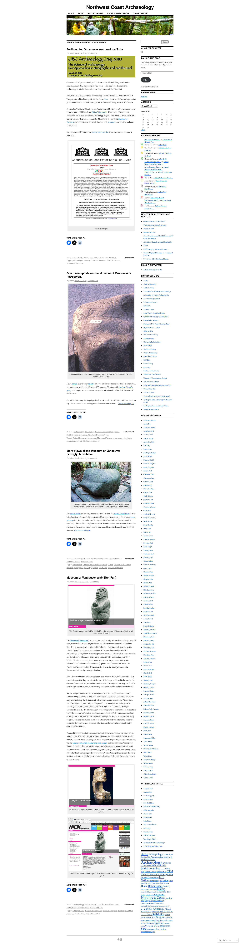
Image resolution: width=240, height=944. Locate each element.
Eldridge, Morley (149, 539)
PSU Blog (146, 360)
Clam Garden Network (150, 320)
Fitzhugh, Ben (148, 550)
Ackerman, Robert (149, 420)
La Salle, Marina (148, 608)
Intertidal (162, 892)
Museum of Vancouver (105, 438)
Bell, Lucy (146, 445)
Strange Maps (148, 832)
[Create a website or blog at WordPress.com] (118, 939)
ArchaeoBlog (147, 792)
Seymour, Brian (148, 720)
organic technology (157, 900)
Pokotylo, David (148, 694)
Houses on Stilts (148, 228)
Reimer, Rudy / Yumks (151, 709)
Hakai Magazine (148, 810)
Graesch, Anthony (149, 564)
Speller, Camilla (148, 727)
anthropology (79, 431)
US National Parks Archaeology (154, 842)
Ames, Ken (147, 424)
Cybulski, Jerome (149, 517)
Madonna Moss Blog (150, 335)
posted (74, 383)
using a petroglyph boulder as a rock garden (89, 742)
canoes (162, 869)
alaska (144, 854)
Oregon (148, 900)
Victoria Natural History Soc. (153, 846)
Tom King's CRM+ (149, 839)
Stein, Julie (147, 730)
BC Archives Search (150, 302)
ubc (162, 920)
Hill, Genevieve (148, 590)
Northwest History (149, 349)
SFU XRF (146, 367)
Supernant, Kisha (149, 738)
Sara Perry (146, 828)
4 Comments (129, 904)
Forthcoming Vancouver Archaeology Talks (95, 49)
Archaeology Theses (118, 13)
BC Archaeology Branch (151, 298)
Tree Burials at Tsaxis (157, 197)
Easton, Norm (148, 536)
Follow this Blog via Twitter (152, 270)
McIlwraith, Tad (148, 644)
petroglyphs (127, 438)
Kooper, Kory (148, 604)
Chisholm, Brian (148, 489)
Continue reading (126, 403)
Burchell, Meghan (149, 463)
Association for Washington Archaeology (157, 291)
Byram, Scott (147, 471)
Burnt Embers (148, 799)
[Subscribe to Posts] (142, 52)
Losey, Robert (148, 619)
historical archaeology (149, 889)
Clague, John (147, 492)
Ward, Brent (147, 752)
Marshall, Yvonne (149, 629)
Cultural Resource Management (107, 431)
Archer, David (148, 434)
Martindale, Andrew (150, 633)
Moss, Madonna (148, 669)
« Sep (143, 130)
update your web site (100, 132)
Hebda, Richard (148, 586)
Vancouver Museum (115, 567)
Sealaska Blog (148, 363)
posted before (75, 513)
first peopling (154, 880)
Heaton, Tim (147, 582)
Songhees (160, 917)
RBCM (148, 911)
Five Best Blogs (148, 803)
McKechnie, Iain (148, 647)
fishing (166, 880)
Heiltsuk (166, 886)
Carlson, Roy (147, 485)
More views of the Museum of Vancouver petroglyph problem (93, 452)
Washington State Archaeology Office (155, 406)
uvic (152, 923)
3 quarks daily (148, 788)
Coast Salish (150, 871)
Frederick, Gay (148, 557)
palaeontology (160, 903)
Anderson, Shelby (149, 427)
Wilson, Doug (148, 767)
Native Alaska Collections (152, 342)
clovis (167, 868)
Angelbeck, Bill (148, 431)
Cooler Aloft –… (150, 172)
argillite (144, 866)
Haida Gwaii (155, 886)
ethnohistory (154, 877)
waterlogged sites (153, 929)
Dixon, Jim (147, 528)
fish (161, 880)
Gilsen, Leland (148, 561)
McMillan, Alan (148, 655)
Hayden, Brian (148, 579)
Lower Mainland (90, 257)
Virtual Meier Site (149, 389)
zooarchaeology (148, 931)
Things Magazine (149, 835)
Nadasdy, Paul (148, 680)
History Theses (95, 13)
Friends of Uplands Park (151, 806)
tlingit (158, 920)
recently (91, 383)
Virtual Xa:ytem (148, 392)
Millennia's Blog (148, 338)
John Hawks (147, 817)
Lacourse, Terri (148, 611)
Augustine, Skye (148, 442)
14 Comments (129, 431)
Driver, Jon (147, 532)
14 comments (93, 280)
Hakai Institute (148, 331)
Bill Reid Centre (148, 309)
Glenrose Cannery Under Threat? (154, 221)
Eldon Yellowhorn (99, 112)
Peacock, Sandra (148, 691)
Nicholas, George (149, 684)
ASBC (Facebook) (149, 284)
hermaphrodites (78, 910)
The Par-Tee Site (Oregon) (152, 374)
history (79, 435)
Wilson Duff (95, 913)
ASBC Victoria (148, 288)
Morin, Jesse (147, 666)
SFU (153, 917)
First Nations (71, 435)
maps (152, 895)
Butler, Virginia (148, 467)
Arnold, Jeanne (148, 438)
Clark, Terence (148, 496)
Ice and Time (147, 814)
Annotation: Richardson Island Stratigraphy (157, 242)
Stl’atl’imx (103, 567)
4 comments (94, 581)
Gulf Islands (164, 883)
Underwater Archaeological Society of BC (157, 385)
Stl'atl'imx (86, 441)
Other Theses (140, 13)
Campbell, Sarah (148, 474)
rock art (79, 441)
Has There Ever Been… (152, 139)
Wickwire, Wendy (149, 759)
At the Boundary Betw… (153, 162)
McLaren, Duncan (149, 651)
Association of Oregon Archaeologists (156, 295)
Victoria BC (151, 925)
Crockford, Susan (149, 507)
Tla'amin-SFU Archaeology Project (155, 378)
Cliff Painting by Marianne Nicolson (155, 249)
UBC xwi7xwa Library (151, 381)
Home (71, 13)
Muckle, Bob (147, 673)
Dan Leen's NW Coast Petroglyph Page (156, 324)
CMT (142, 872)
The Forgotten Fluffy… (152, 200)
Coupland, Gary (148, 503)
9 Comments (129, 558)
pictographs (154, 906)
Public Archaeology (156, 908)
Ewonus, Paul (148, 543)
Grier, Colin (147, 568)
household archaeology (150, 892)
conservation (77, 564)
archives (167, 862)
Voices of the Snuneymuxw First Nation (156, 396)
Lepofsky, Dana (148, 615)
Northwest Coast (102, 435)
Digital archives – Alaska (151, 327)
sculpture (113, 910)
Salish (149, 914)
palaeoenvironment (148, 903)
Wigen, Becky (148, 763)
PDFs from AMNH (150, 356)
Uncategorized (110, 257)
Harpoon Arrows (149, 232)
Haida (144, 886)
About (81, 13)
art (148, 865)
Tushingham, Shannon (150, 749)
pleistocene (162, 906)
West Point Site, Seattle (151, 409)
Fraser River (156, 883)
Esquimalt (145, 877)
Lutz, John (146, 622)
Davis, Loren (147, 521)
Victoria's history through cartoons (154, 225)
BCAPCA (146, 306)
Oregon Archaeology (150, 353)
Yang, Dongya (148, 770)
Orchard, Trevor (148, 687)
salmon (167, 914)
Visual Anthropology (82, 913)
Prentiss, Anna (148, 698)
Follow (145, 80)
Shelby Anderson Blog (151, 371)
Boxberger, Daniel (149, 453)
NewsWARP (147, 345)
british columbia (150, 868)
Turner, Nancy (148, 745)
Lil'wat (110, 564)
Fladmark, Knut (148, 554)
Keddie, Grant (148, 601)
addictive (144, 96)
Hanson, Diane (148, 572)
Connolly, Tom (148, 499)
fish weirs (148, 883)
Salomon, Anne (148, 712)
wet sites (162, 929)
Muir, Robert (147, 676)
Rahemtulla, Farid (149, 702)
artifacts (154, 865)
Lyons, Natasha (148, 626)
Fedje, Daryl (147, 546)
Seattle (149, 917)
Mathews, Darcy (148, 640)
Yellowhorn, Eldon (149, 774)
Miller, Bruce (147, 662)
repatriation (71, 441)
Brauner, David (148, 460)
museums (118, 438)
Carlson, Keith (148, 481)
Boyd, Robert (147, 456)
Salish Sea (158, 914)
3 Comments (129, 257)
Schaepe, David (148, 716)
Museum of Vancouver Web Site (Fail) (91, 577)
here (106, 99)
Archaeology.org (148, 795)
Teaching (101, 257)
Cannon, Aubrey (148, 478)
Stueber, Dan (147, 734)
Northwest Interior (73, 561)
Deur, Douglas (148, 525)
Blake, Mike (147, 449)
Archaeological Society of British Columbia (89, 260)
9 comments (92, 458)
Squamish (94, 567)
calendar (111, 122)
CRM (170, 871)
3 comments (92, 53)
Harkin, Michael (148, 575)
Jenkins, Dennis (148, 597)
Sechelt (121, 910)
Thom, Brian (147, 741)
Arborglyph (162, 145)
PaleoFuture (147, 821)
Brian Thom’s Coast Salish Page (154, 313)
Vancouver (79, 263)
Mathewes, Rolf (148, 637)
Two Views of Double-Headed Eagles (155, 259)
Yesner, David (148, 777)
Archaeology (78, 257)
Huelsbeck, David (149, 593)
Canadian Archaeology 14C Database (155, 316)
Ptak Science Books (150, 824)
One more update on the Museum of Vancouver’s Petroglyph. (99, 275)
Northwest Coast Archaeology (120, 6)
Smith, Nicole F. (148, 723)
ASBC (108, 260)
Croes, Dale (147, 510)
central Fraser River (121, 513)
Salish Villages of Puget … (164, 178)
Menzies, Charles (149, 658)
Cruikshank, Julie (149, 514)
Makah (148, 895)
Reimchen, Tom (148, 705)
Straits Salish (150, 920)
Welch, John (147, 756)
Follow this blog (150, 58)
